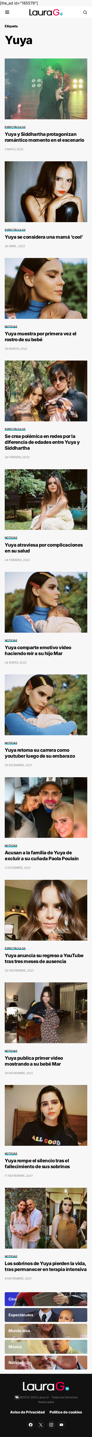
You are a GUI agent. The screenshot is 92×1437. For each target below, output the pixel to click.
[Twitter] (41, 1424)
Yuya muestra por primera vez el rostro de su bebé (40, 336)
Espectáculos (15, 127)
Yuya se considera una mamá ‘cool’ (44, 237)
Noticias (11, 326)
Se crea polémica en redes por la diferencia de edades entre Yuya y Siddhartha (42, 442)
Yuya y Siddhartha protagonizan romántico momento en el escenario (44, 137)
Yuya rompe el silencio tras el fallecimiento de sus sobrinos (37, 1163)
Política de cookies (66, 1412)
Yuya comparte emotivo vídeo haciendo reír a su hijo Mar (38, 650)
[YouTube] (61, 1424)
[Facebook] (30, 1424)
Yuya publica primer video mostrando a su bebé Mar (34, 1061)
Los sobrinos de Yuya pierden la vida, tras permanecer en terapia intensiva (46, 1266)
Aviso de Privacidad (27, 1412)
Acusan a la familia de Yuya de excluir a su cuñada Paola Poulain (42, 855)
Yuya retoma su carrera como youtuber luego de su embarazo (40, 753)
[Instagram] (51, 1424)
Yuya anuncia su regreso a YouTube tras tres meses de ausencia (44, 958)
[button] (7, 12)
